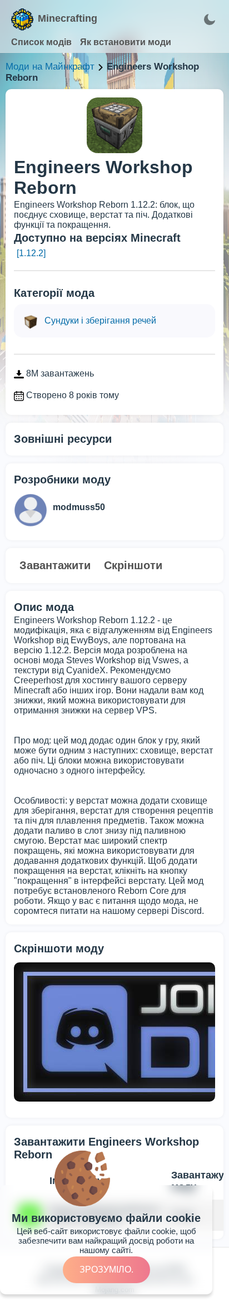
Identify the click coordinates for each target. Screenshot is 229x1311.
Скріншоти (133, 565)
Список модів (41, 42)
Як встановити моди (125, 42)
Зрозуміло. (106, 1269)
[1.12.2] (31, 253)
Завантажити (55, 565)
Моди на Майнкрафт (50, 66)
